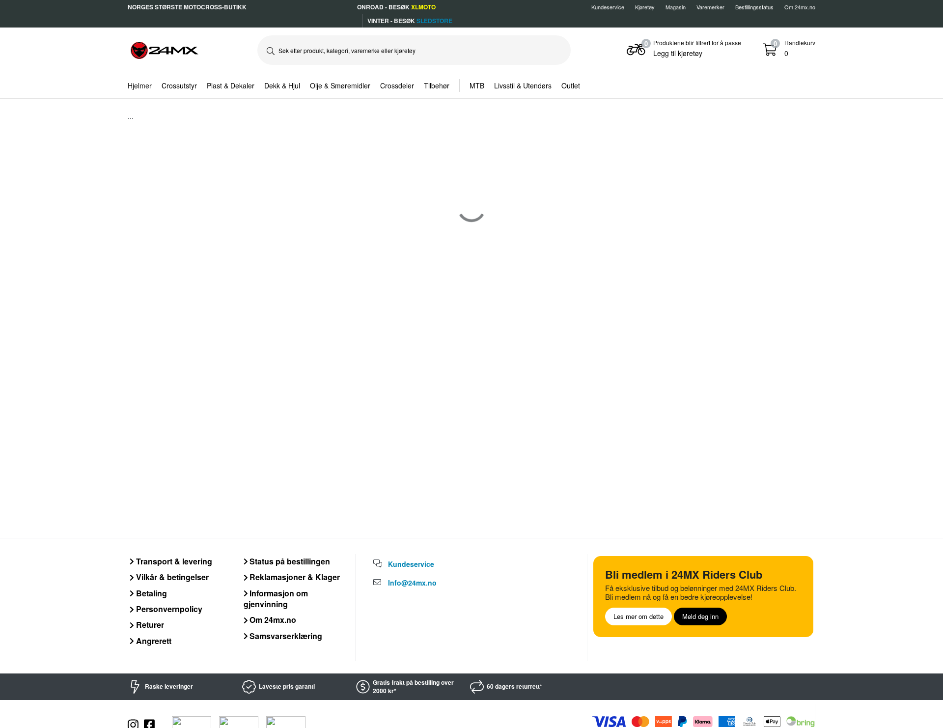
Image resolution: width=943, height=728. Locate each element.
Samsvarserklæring (285, 636)
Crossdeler (397, 85)
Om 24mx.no (799, 7)
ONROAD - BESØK (396, 6)
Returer (149, 624)
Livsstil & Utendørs (523, 85)
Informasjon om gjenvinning (276, 599)
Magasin (676, 7)
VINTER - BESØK (409, 20)
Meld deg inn (700, 616)
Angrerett (152, 640)
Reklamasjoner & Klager (294, 577)
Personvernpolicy (168, 609)
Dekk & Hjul (282, 85)
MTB (477, 85)
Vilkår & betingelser (171, 577)
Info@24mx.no (412, 583)
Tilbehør (436, 85)
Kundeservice (607, 7)
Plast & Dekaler (230, 85)
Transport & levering (173, 561)
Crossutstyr (179, 85)
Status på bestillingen (289, 561)
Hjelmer (140, 85)
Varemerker (710, 7)
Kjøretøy (645, 7)
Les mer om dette (638, 616)
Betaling (150, 593)
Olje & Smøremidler (340, 85)
